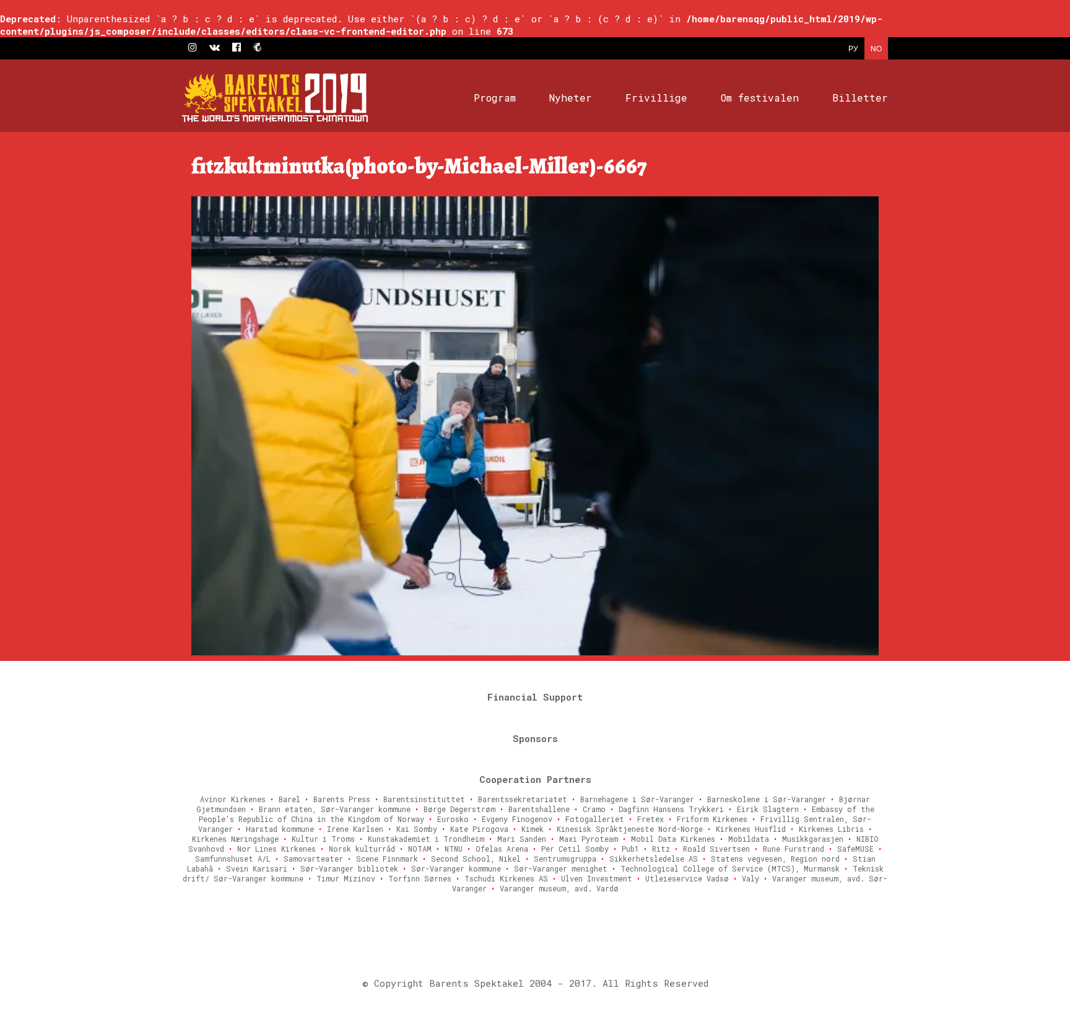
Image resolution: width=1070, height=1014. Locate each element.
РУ (853, 48)
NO (876, 48)
